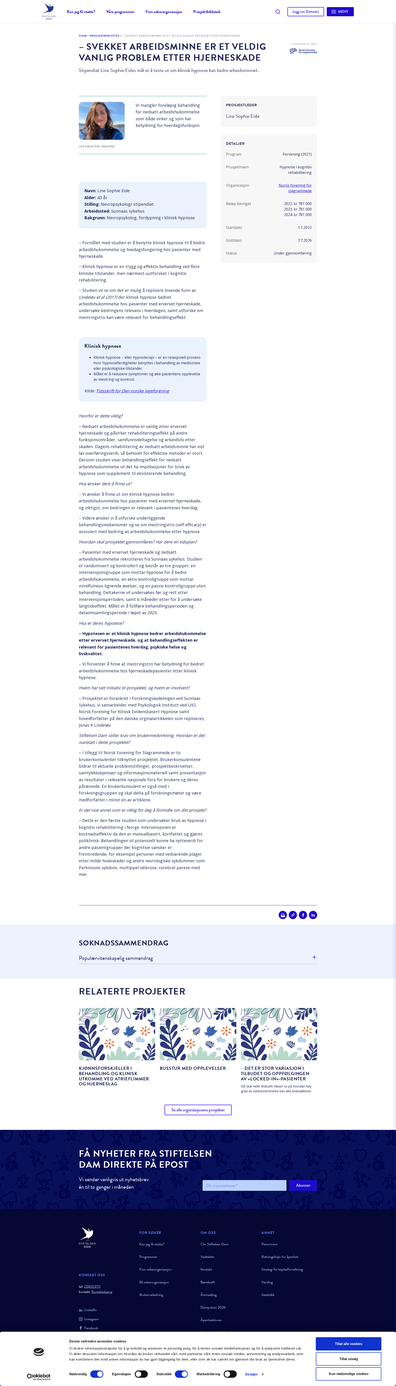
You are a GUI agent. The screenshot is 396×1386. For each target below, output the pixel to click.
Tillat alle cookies (348, 1344)
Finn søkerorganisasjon (164, 11)
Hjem (83, 36)
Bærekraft (208, 1282)
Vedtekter (207, 1257)
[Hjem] (106, 1237)
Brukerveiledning (151, 1295)
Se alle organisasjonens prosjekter (198, 1110)
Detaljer (251, 1374)
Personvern (269, 1244)
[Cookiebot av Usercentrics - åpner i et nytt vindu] (39, 1377)
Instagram (91, 1319)
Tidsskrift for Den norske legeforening (132, 391)
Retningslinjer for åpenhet (279, 1257)
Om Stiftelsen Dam (214, 1244)
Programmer (148, 1257)
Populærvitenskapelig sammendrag (116, 958)
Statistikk (268, 1295)
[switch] (141, 1374)
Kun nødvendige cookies (348, 1374)
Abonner (303, 1185)
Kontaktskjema (101, 1292)
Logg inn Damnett (305, 11)
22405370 (92, 1286)
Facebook (91, 1328)
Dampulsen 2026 (213, 1307)
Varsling (267, 1282)
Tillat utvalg (348, 1359)
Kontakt (206, 1269)
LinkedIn (90, 1310)
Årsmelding (209, 1295)
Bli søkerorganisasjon (154, 1282)
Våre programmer (120, 11)
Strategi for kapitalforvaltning (282, 1269)
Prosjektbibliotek (207, 11)
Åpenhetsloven (211, 1320)
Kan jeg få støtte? (81, 11)
